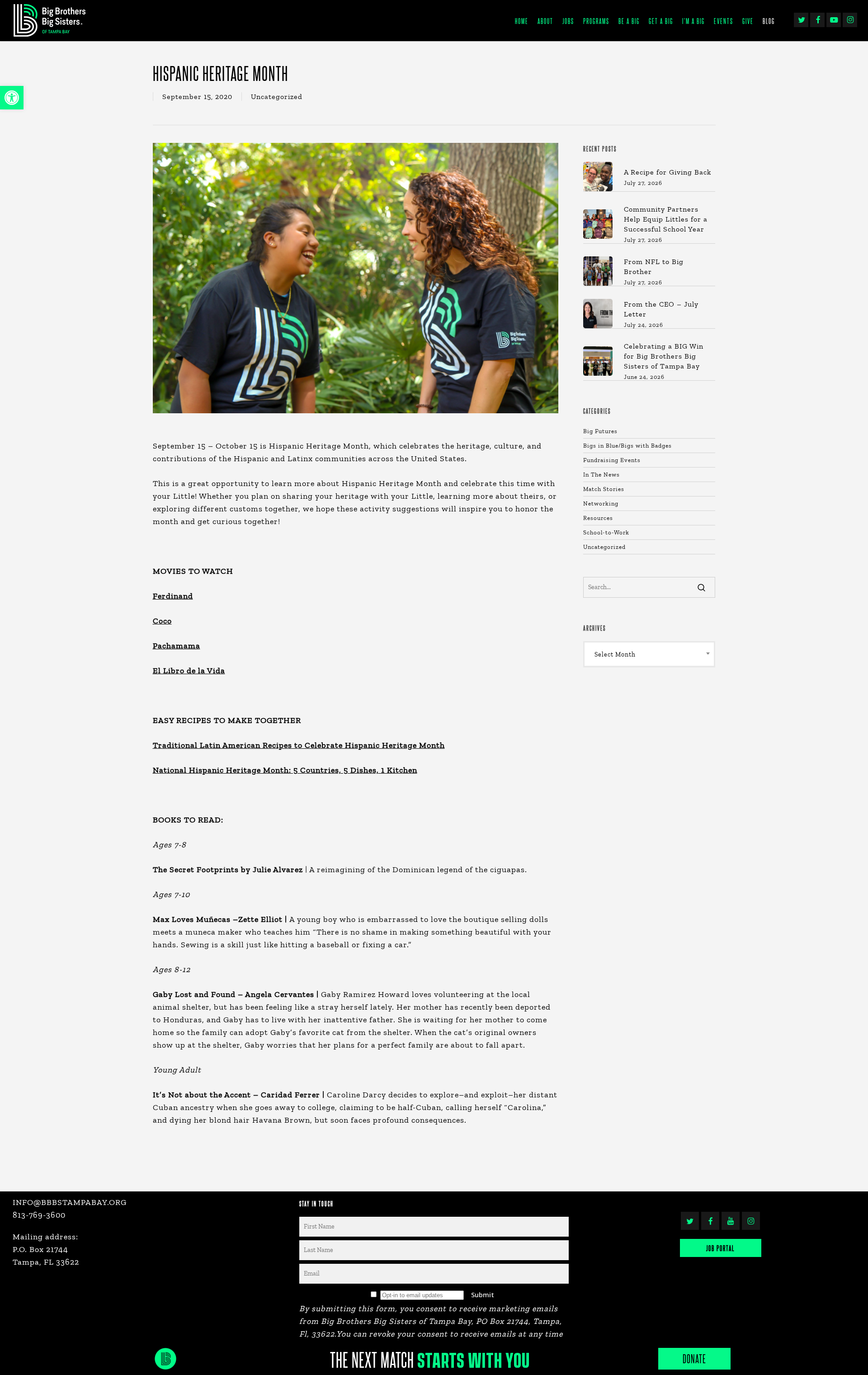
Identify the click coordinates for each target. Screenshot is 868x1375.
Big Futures (600, 431)
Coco (162, 621)
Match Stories (603, 489)
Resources (598, 518)
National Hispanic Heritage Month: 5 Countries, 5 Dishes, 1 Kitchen (285, 770)
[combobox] (649, 654)
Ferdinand (173, 596)
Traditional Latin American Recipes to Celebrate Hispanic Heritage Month (299, 745)
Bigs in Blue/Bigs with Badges (627, 445)
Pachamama (176, 646)
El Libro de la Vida (189, 671)
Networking (600, 503)
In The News (601, 474)
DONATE (694, 1358)
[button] (12, 97)
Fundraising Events (612, 460)
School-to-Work (606, 532)
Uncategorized (276, 96)
